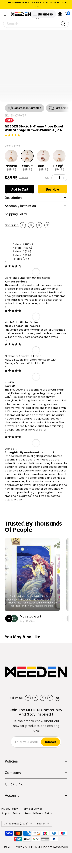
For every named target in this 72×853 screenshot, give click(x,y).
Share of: (12, 225)
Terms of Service (32, 808)
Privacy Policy (9, 808)
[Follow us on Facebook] (28, 698)
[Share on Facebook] (23, 225)
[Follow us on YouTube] (57, 698)
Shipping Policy (10, 813)
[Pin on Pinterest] (31, 225)
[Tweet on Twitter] (39, 225)
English (41, 823)
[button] (12, 135)
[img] (13, 266)
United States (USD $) (16, 823)
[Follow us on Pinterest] (50, 698)
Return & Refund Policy (38, 813)
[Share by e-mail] (47, 225)
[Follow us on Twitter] (35, 698)
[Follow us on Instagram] (42, 698)
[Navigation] (5, 14)
